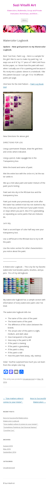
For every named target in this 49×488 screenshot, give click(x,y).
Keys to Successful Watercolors (15, 418)
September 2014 (9, 452)
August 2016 (8, 446)
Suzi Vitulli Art (24, 5)
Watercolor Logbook (11, 421)
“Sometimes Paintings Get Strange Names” (20, 427)
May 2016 (7, 449)
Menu (24, 20)
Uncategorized (28, 379)
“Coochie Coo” (9, 430)
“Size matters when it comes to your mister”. (20, 424)
